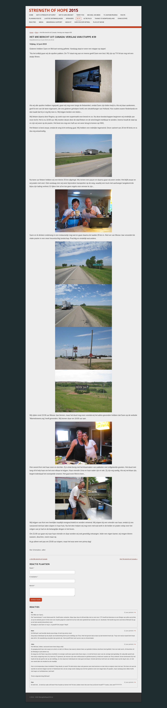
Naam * (32, 568)
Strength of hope (53, 10)
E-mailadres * (34, 577)
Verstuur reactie (36, 599)
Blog (36, 32)
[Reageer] (135, 612)
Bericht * (32, 585)
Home (31, 32)
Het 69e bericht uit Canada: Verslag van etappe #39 (56, 32)
